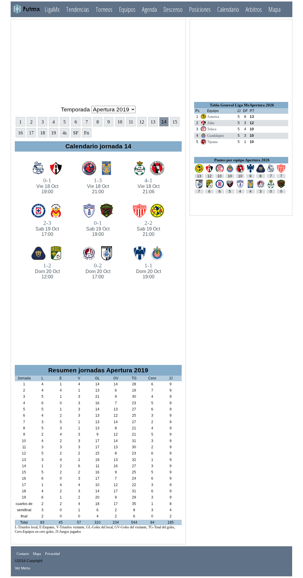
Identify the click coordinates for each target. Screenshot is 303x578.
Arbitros (254, 9)
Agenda (149, 9)
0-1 (47, 185)
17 (31, 132)
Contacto (23, 554)
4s (64, 132)
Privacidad (52, 554)
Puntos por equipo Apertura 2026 (242, 160)
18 (42, 132)
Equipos (127, 9)
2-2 (148, 228)
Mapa (274, 9)
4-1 (148, 185)
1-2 (47, 270)
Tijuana (212, 142)
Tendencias (77, 9)
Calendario (228, 9)
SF (75, 132)
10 (119, 121)
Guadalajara (215, 136)
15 (175, 121)
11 (131, 121)
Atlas (211, 123)
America (213, 117)
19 (53, 132)
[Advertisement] (98, 60)
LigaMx (52, 9)
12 (141, 121)
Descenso (173, 9)
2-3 (47, 228)
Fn (86, 132)
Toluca (211, 129)
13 (153, 121)
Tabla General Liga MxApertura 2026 (242, 105)
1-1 (148, 270)
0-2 (98, 270)
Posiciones (200, 9)
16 (20, 132)
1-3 (98, 185)
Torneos (104, 9)
